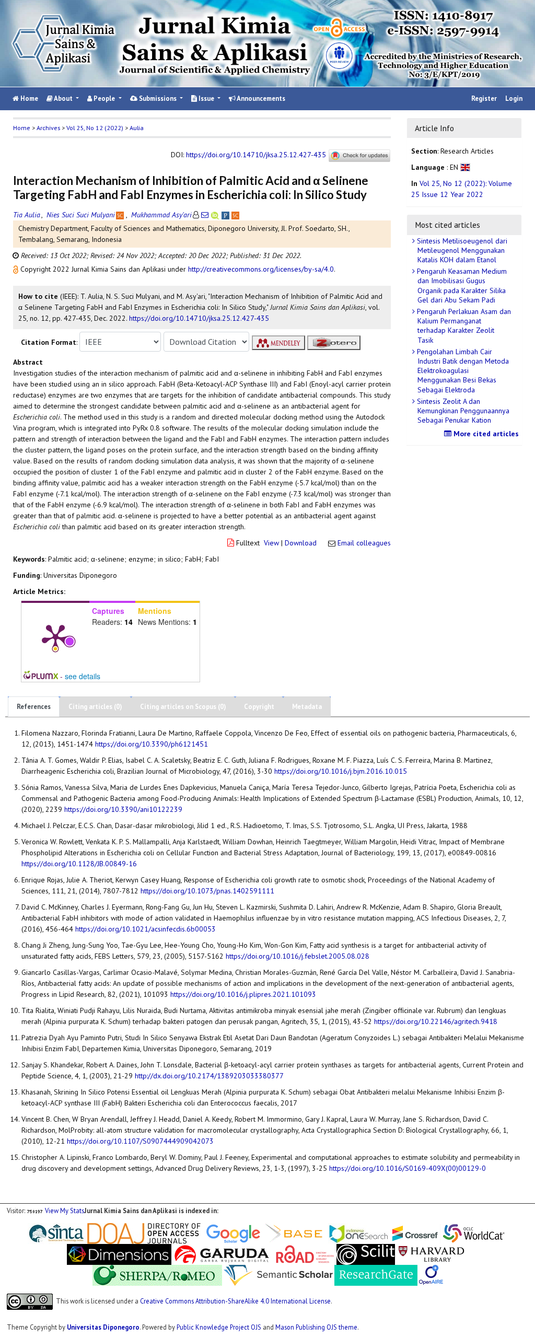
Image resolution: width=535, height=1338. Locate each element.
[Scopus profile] (121, 214)
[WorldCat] (474, 1232)
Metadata (307, 706)
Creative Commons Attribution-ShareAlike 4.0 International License (235, 1301)
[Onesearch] (358, 1232)
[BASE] (295, 1232)
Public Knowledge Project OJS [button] (219, 1327)
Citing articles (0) (95, 706)
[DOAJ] (144, 1232)
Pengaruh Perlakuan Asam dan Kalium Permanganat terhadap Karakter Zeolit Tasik (463, 326)
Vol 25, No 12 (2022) (94, 128)
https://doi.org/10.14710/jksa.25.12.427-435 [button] (199, 318)
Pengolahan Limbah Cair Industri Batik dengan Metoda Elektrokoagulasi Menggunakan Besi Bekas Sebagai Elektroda (462, 370)
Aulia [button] (137, 128)
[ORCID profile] (216, 214)
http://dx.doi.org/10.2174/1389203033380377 (209, 1075)
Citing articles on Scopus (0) (183, 706)
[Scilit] (365, 1253)
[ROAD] (305, 1253)
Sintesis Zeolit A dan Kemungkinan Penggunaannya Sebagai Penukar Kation (462, 411)
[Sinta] (57, 1232)
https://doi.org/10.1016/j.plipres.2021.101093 (243, 994)
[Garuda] (221, 1253)
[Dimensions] (119, 1253)
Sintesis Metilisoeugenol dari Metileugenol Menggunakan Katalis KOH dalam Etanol (461, 250)
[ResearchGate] (375, 1274)
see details (82, 676)
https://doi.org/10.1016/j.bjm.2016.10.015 (340, 771)
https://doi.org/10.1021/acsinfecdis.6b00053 (145, 929)
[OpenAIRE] (431, 1274)
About (63, 98)
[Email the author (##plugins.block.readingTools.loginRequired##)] (205, 214)
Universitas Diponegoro (103, 1327)
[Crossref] (415, 1232)
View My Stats (64, 1210)
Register (484, 98)
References (34, 706)
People (104, 98)
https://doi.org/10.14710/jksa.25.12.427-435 (256, 154)
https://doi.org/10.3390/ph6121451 (151, 744)
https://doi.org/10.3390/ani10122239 (123, 809)
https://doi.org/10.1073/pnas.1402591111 (207, 890)
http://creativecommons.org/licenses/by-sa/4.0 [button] (261, 269)
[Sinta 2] (86, 1232)
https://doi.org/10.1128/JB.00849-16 (79, 863)
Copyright (259, 706)
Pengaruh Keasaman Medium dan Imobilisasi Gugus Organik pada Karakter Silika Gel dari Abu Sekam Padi (461, 285)
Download (301, 543)
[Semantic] (278, 1274)
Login (513, 98)
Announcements (260, 98)
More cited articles (485, 433)
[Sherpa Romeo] (157, 1274)
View (271, 543)
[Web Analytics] (35, 1210)
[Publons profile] (226, 214)
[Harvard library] (432, 1253)
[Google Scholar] (233, 1232)
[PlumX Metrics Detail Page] (55, 637)
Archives (48, 128)
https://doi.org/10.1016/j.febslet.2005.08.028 (297, 956)
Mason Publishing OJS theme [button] (316, 1327)
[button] (16, 269)
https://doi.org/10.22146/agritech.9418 (435, 1021)
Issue (206, 98)
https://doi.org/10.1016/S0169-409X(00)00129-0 (407, 1168)
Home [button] (21, 128)
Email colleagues (364, 543)
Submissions (157, 98)
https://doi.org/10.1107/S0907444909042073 (140, 1141)
